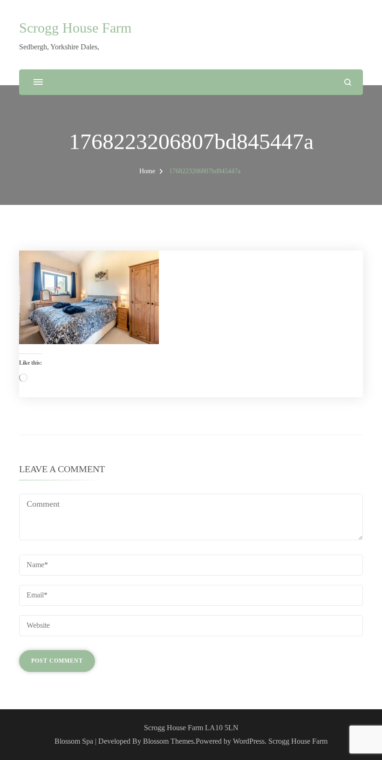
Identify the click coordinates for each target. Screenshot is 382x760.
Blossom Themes (168, 741)
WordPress (249, 741)
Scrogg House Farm (75, 27)
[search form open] (347, 82)
